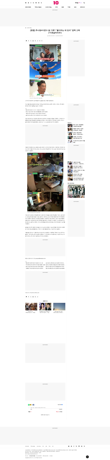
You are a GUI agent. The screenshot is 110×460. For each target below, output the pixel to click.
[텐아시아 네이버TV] (28, 2)
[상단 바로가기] (87, 456)
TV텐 (69, 7)
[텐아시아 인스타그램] (36, 2)
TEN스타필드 (38, 7)
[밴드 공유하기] (35, 41)
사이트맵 (50, 455)
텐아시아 (31, 457)
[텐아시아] (56, 3)
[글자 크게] (40, 41)
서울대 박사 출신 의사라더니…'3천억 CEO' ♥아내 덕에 (78, 164)
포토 (75, 7)
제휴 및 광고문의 (45, 455)
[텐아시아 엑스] (33, 2)
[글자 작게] (42, 41)
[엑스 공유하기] (31, 41)
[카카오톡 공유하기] (26, 41)
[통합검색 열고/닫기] (84, 3)
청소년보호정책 (39, 455)
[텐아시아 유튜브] (25, 2)
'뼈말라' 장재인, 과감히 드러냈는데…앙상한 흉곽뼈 (78, 130)
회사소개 (26, 455)
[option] (76, 189)
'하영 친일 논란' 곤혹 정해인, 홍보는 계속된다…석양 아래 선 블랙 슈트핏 (58, 312)
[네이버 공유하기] (33, 41)
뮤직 (56, 7)
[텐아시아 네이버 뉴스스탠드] (38, 2)
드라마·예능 (48, 7)
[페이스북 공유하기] (28, 41)
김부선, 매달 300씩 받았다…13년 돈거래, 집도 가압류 (78, 134)
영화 (63, 7)
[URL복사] (37, 41)
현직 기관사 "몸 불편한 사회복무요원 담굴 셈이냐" (78, 126)
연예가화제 (28, 7)
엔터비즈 (82, 7)
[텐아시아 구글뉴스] (41, 2)
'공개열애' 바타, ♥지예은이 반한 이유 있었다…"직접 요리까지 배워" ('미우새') (44, 312)
